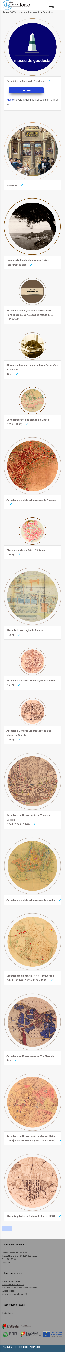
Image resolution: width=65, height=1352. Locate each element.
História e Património (28, 12)
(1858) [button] (25, 552)
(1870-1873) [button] (29, 315)
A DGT (11, 12)
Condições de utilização (13, 1284)
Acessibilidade (8, 1291)
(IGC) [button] (32, 369)
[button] (32, 20)
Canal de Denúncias (11, 1281)
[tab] (31, 81)
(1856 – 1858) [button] (27, 422)
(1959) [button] (25, 632)
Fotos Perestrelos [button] (27, 262)
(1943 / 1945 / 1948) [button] (28, 820)
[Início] (16, 5)
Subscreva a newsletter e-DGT (15, 1294)
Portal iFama (7, 1313)
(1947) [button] (30, 682)
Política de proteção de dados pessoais (19, 1288)
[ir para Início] (3, 12)
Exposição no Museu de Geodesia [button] (25, 81)
